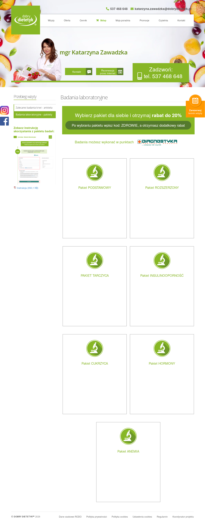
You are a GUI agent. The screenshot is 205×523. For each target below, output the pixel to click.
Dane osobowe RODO (70, 516)
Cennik (83, 20)
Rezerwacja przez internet (107, 72)
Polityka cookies (120, 516)
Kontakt (181, 20)
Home (25, 20)
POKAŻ (4, 121)
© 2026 (25, 516)
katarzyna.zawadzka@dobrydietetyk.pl (163, 8)
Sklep (103, 20)
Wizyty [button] (51, 20)
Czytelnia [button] (163, 20)
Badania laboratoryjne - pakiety (34, 114)
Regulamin (162, 516)
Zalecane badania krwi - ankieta (34, 107)
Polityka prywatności (96, 516)
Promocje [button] (144, 20)
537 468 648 (119, 8)
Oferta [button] (67, 20)
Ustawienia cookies (142, 516)
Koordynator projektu (183, 516)
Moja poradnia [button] (123, 20)
